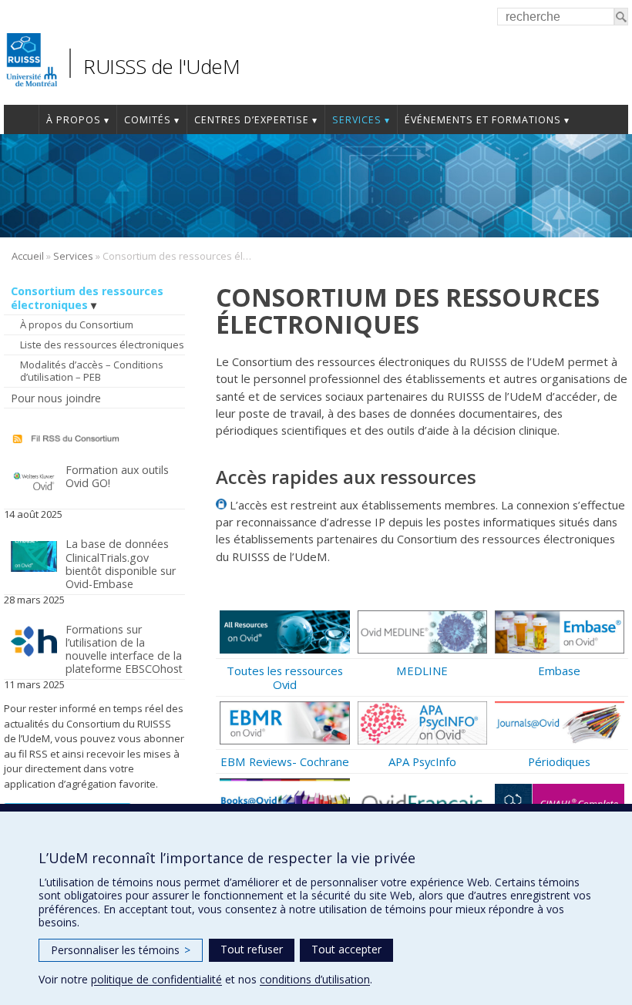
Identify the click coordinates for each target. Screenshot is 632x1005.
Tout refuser (251, 949)
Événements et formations (483, 119)
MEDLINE (422, 670)
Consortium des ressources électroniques (87, 297)
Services (357, 119)
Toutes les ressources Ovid (285, 677)
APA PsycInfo (422, 761)
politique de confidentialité (156, 979)
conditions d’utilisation (315, 979)
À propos (73, 119)
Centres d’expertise (251, 119)
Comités (147, 119)
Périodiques (559, 761)
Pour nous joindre (56, 398)
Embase (559, 670)
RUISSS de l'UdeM (161, 66)
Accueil (21, 119)
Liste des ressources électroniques (102, 344)
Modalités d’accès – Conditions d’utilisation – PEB (91, 371)
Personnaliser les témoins (120, 950)
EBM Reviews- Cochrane (284, 761)
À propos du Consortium (76, 324)
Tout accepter (346, 949)
